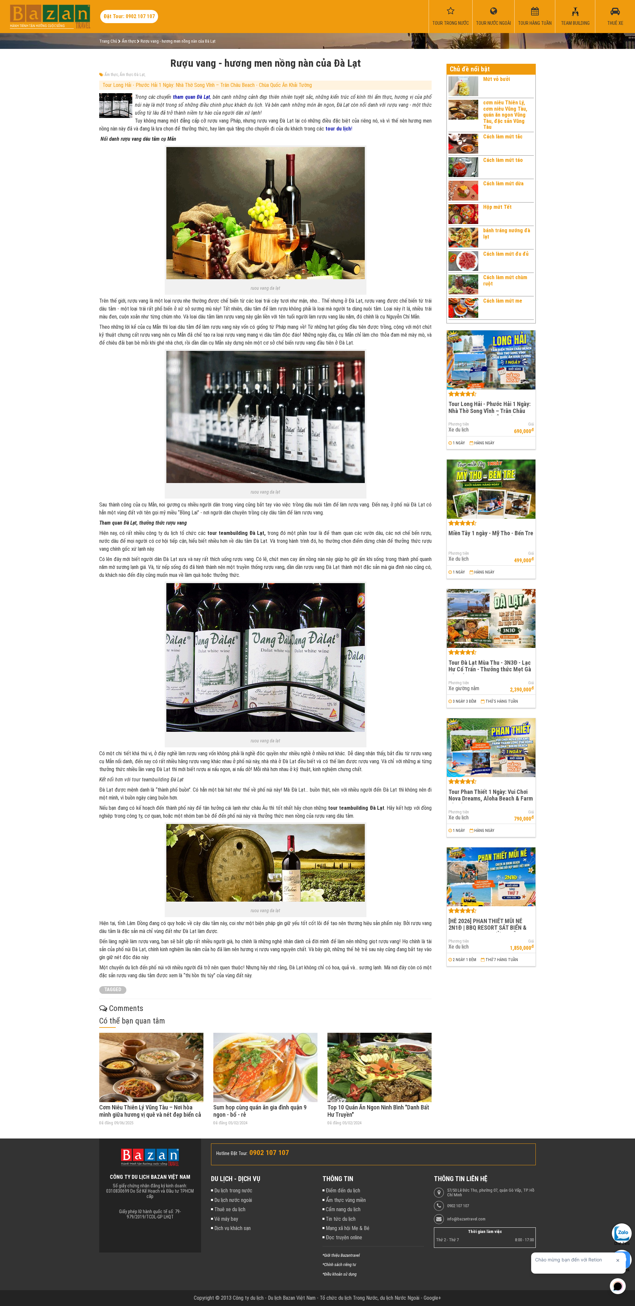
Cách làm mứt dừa (503, 183)
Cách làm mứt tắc (503, 136)
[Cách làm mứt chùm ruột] (463, 284)
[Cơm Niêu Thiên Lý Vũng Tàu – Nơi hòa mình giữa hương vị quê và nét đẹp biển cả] (151, 1067)
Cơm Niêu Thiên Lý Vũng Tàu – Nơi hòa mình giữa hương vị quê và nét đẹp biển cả (150, 1111)
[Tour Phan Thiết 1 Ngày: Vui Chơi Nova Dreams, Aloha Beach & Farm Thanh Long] (491, 747)
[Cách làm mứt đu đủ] (463, 261)
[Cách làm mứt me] (463, 308)
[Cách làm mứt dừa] (463, 191)
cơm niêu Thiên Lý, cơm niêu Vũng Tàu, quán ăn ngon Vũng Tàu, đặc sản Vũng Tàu (505, 114)
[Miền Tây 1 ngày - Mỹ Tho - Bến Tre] (491, 489)
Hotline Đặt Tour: (232, 1153)
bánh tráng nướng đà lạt (506, 233)
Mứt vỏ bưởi (496, 79)
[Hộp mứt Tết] (463, 214)
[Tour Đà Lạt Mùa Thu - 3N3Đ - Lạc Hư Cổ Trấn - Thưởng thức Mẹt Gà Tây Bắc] (491, 618)
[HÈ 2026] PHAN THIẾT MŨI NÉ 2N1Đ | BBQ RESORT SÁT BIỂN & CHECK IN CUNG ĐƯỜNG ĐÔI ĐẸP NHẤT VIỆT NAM (488, 931)
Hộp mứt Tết (497, 207)
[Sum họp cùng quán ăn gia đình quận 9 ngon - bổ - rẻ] (265, 1067)
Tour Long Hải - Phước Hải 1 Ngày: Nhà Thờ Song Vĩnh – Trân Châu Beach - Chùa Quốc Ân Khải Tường (207, 85)
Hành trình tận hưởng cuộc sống (37, 26)
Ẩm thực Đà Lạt (132, 74)
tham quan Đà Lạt (191, 97)
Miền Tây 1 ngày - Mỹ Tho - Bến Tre (490, 533)
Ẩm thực (111, 74)
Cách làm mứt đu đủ (506, 254)
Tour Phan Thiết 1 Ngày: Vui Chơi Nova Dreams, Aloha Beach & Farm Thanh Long (490, 798)
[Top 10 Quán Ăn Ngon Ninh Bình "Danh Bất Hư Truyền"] (379, 1067)
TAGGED (112, 989)
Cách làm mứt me (502, 301)
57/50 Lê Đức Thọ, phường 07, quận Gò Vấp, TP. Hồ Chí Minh (490, 1192)
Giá (531, 424)
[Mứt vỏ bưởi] (463, 86)
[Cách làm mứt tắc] (463, 144)
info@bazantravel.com (466, 1219)
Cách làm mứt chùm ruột (505, 280)
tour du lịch (338, 129)
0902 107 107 (458, 1206)
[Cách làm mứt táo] (463, 167)
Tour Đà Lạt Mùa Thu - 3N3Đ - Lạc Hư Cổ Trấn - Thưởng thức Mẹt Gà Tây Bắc (489, 669)
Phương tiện (458, 424)
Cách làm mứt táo (503, 160)
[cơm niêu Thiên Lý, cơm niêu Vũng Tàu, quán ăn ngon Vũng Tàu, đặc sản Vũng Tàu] (463, 115)
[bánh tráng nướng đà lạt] (463, 237)
